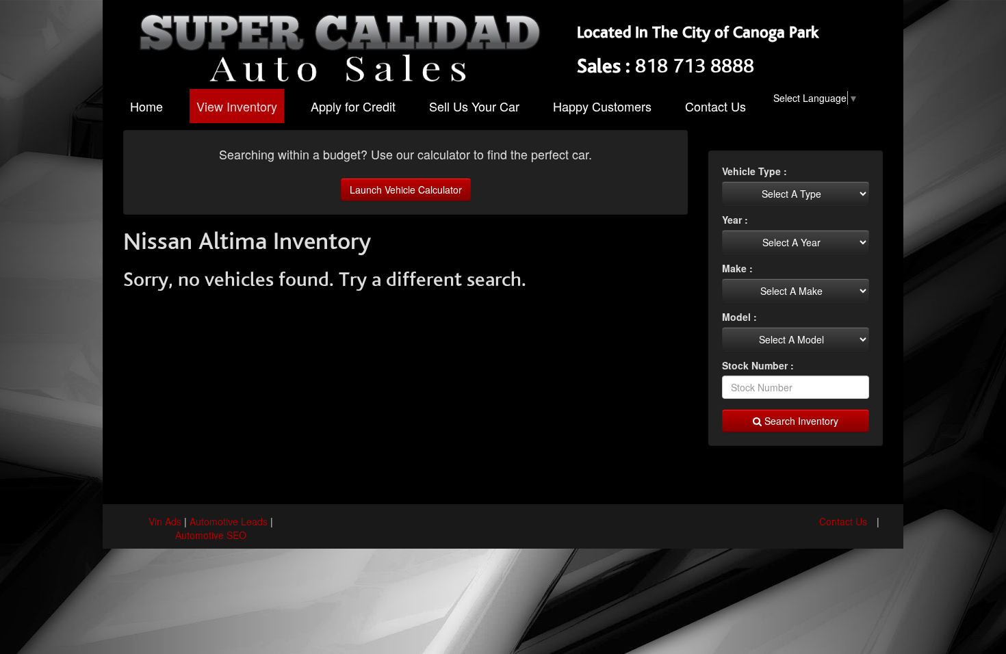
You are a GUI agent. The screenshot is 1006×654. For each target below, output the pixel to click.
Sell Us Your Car (474, 106)
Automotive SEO (210, 535)
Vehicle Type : (754, 171)
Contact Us (715, 106)
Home (146, 106)
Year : (735, 219)
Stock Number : (758, 365)
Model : (739, 317)
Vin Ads (165, 521)
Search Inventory (800, 421)
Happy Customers (602, 106)
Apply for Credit (353, 106)
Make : (737, 268)
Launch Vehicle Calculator (406, 189)
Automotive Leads (229, 521)
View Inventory (236, 106)
